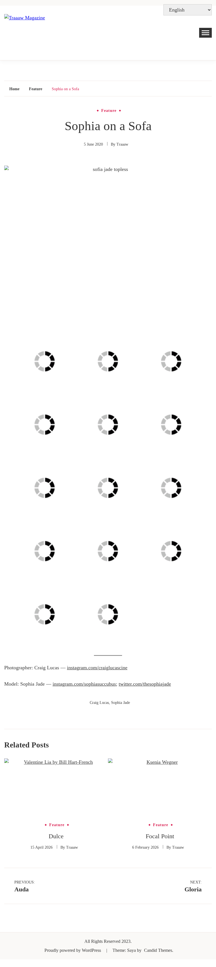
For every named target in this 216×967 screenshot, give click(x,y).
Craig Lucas (99, 703)
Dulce (56, 836)
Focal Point (160, 836)
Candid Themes (158, 950)
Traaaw (122, 144)
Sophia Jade (120, 703)
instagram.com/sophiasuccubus (84, 684)
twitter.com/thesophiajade (145, 684)
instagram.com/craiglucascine (97, 667)
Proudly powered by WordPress (73, 950)
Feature (108, 111)
